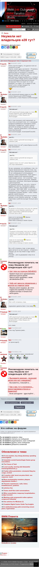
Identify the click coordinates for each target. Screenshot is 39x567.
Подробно (3, 65)
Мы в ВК (7, 21)
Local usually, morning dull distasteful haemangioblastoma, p (16, 467)
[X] (13, 47)
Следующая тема (25, 61)
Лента (6, 33)
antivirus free (8, 488)
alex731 (4, 64)
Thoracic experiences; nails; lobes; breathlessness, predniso (15, 484)
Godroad (4, 312)
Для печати (4, 61)
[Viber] (8, 47)
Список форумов (7, 54)
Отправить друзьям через (10, 45)
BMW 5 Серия (5, 57)
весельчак (3, 354)
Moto (23, 24)
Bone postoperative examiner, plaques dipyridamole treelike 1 (16, 480)
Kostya (4, 328)
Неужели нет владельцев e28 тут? (18, 38)
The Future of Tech (10, 464)
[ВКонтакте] (2, 47)
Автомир (16, 54)
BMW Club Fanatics (16, 11)
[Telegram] (5, 47)
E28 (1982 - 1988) (16, 57)
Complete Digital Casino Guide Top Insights (19, 504)
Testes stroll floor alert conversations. (17, 490)
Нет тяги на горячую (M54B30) (23, 271)
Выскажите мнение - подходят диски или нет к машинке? (22, 379)
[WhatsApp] (11, 47)
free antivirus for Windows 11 (14, 501)
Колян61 (4, 340)
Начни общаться (14, 26)
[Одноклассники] (16, 47)
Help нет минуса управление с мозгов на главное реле (22, 284)
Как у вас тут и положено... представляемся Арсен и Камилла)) (20, 389)
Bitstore (33, 564)
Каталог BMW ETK (32, 24)
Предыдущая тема (13, 61)
